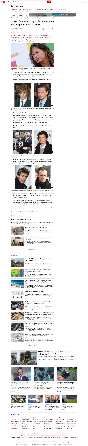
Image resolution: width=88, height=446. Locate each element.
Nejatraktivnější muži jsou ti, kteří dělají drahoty (38, 238)
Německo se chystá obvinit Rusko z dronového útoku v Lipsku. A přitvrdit (20, 383)
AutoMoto (19, 11)
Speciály (50, 11)
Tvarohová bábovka (48, 425)
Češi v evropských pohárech (61, 432)
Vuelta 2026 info (25, 419)
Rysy (25, 211)
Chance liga (35, 419)
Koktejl (64, 9)
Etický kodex (45, 442)
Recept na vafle (47, 426)
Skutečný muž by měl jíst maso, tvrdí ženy (36, 227)
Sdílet (50, 29)
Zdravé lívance (47, 423)
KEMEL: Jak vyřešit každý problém (34, 291)
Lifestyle (60, 9)
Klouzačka (47, 435)
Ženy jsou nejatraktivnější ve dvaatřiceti (21, 219)
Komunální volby (14, 428)
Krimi (48, 9)
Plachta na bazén (30, 435)
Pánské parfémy (72, 437)
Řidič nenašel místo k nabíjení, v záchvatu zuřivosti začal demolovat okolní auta (38, 302)
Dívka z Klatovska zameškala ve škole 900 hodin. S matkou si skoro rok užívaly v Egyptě (38, 281)
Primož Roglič (25, 426)
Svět (26, 337)
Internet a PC (14, 11)
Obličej (32, 211)
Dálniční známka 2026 (71, 421)
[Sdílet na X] (53, 208)
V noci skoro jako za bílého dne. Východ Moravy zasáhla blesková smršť (37, 270)
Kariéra (28, 442)
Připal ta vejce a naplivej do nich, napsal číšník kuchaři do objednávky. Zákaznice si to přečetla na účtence (39, 313)
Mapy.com (29, 432)
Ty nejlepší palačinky (48, 419)
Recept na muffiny (48, 421)
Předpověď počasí (36, 432)
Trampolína (37, 435)
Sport (43, 11)
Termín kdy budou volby (16, 425)
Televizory (59, 437)
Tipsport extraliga (36, 423)
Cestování (27, 11)
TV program (58, 11)
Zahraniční (31, 9)
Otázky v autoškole (70, 426)
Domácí (23, 9)
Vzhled (36, 211)
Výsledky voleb (14, 423)
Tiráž (32, 442)
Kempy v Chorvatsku (59, 419)
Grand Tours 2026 (26, 428)
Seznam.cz (83, 1)
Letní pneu (47, 437)
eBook (45, 29)
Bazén (24, 435)
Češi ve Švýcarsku (59, 425)
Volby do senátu (14, 426)
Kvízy (46, 11)
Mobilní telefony (25, 437)
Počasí (53, 11)
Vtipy (26, 292)
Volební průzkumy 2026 (16, 421)
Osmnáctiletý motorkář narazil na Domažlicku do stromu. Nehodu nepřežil (65, 383)
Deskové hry (53, 437)
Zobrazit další (32, 249)
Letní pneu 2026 (69, 419)
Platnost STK (69, 428)
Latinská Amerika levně (60, 426)
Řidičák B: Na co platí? (71, 425)
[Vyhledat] (49, 2)
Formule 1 (35, 426)
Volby (27, 9)
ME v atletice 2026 (37, 425)
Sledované (68, 11)
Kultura (51, 9)
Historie (31, 11)
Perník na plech (47, 428)
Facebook (16, 442)
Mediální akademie (38, 442)
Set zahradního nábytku (55, 435)
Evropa (26, 262)
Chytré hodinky (65, 437)
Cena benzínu (52, 432)
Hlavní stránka (14, 9)
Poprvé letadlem (58, 421)
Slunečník (42, 435)
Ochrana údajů (52, 442)
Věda (23, 11)
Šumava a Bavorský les (60, 423)
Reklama (24, 442)
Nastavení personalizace (69, 442)
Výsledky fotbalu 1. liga (38, 421)
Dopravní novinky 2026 (71, 423)
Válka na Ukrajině (37, 9)
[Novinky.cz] (19, 6)
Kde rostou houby (44, 432)
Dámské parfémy (40, 437)
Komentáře (44, 9)
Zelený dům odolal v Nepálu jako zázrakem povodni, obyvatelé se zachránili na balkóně (39, 334)
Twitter (20, 442)
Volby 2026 (13, 419)
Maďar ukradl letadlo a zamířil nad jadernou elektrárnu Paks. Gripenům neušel (39, 259)
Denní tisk (64, 11)
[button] (32, 55)
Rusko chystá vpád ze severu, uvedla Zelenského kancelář (54, 352)
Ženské (21, 211)
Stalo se (19, 9)
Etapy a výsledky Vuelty (27, 421)
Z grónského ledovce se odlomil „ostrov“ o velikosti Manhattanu (42, 383)
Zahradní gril (64, 435)
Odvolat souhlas (59, 442)
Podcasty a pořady (37, 11)
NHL (34, 428)
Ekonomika (56, 9)
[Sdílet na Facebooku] (51, 208)
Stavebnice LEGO (32, 437)
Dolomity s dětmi (58, 428)
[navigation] (2, 2)
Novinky (12, 28)
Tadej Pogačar (25, 425)
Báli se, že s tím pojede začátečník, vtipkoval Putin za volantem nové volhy (39, 324)
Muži (29, 211)
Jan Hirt (23, 423)
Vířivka (69, 435)
